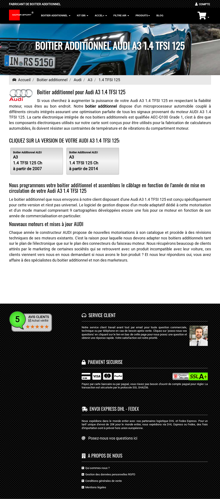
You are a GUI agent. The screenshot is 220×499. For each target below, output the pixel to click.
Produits (142, 15)
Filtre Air (120, 15)
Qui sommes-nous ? (97, 468)
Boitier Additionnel (54, 15)
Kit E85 (81, 15)
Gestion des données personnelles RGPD (109, 474)
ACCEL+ (100, 15)
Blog (159, 15)
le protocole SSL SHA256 (133, 387)
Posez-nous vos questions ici (112, 438)
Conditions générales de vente (103, 480)
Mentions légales (95, 487)
